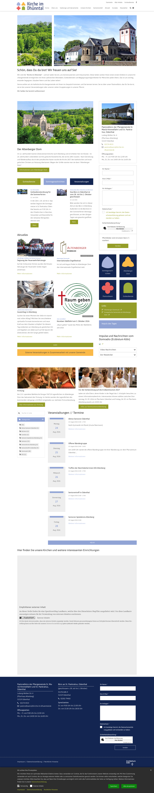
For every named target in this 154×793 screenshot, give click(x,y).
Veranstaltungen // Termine (66, 412)
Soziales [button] (115, 8)
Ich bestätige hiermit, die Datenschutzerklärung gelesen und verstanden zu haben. (118, 215)
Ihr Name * (106, 169)
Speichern (113, 786)
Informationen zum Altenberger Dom (33, 170)
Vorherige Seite (20, 41)
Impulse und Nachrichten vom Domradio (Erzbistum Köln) (116, 337)
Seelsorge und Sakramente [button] (69, 8)
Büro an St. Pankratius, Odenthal (72, 684)
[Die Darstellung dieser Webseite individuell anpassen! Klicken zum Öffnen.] (133, 8)
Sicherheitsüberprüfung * (111, 223)
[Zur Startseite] (30, 6)
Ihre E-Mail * (106, 179)
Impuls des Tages (109, 323)
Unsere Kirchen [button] (86, 8)
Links (104, 306)
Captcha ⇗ (126, 231)
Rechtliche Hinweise (51, 789)
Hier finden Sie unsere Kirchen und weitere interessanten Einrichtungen (58, 550)
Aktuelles (22, 234)
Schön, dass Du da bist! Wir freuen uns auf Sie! (47, 70)
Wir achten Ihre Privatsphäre (27, 770)
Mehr (34, 225)
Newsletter (123, 8)
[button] (107, 8)
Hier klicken (120, 229)
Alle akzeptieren (129, 786)
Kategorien (26, 419)
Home (47, 8)
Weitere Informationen (76, 429)
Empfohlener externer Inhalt (32, 607)
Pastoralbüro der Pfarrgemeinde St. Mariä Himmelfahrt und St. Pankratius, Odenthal (117, 129)
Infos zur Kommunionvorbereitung (93, 407)
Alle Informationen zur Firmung (31, 405)
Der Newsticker (106, 355)
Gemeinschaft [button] (98, 8)
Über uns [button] (54, 8)
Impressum (21, 789)
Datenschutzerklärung (39, 782)
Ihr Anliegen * (107, 188)
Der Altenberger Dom (29, 149)
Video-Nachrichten (108, 350)
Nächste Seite (132, 41)
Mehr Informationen (24, 273)
